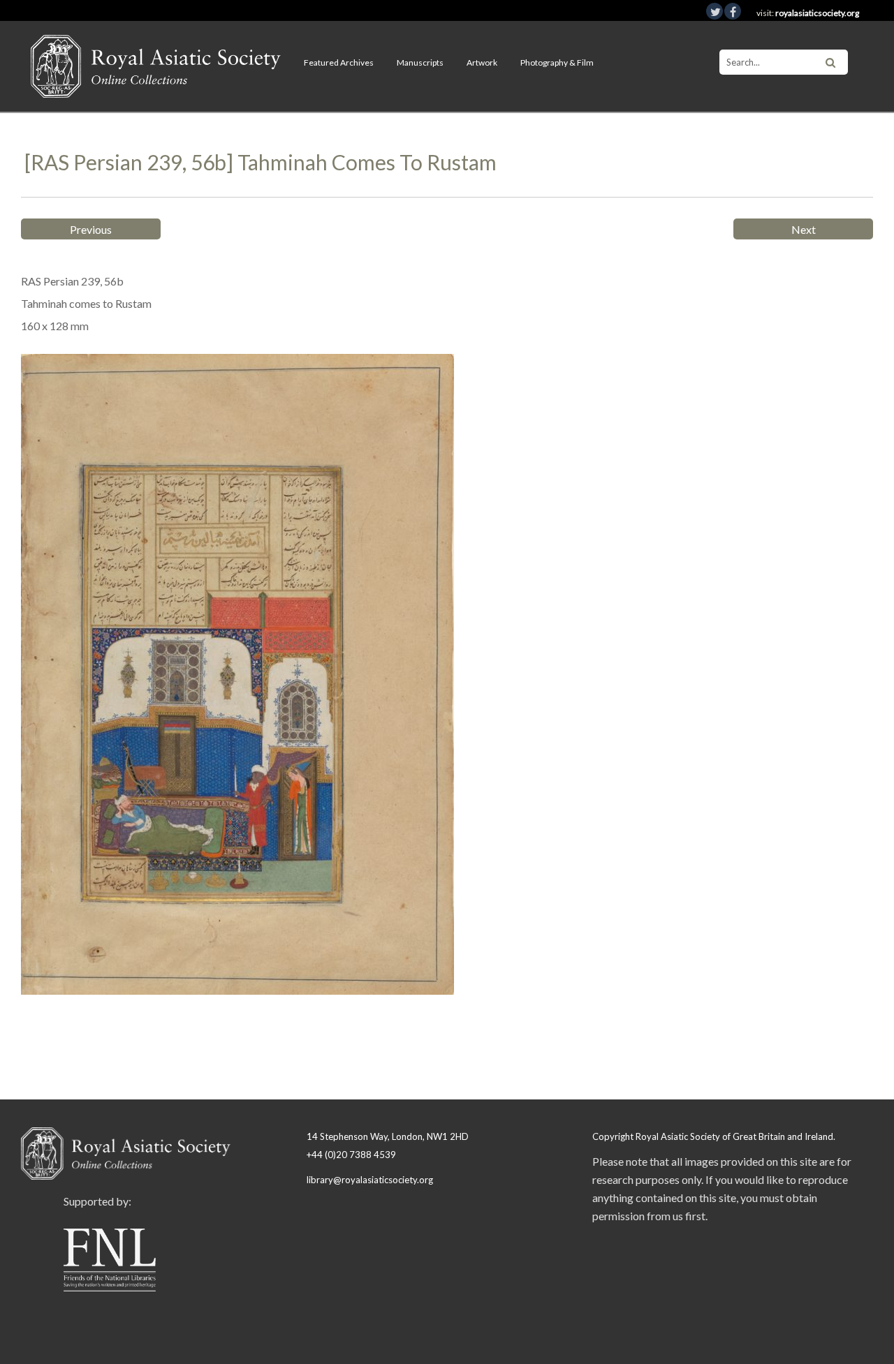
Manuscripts (420, 62)
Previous (91, 229)
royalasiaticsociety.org (817, 13)
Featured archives (339, 62)
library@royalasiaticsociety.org (370, 1179)
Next (803, 229)
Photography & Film (557, 62)
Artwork (482, 62)
